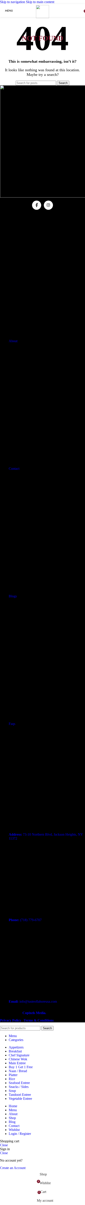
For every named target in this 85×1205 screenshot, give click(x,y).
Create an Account (13, 1168)
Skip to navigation (13, 2)
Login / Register (20, 1134)
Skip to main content (40, 2)
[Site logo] (42, 17)
